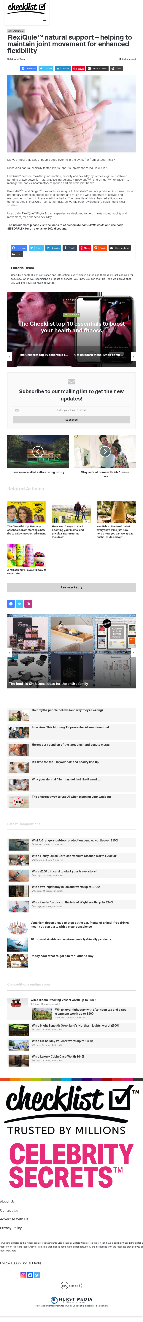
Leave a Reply (71, 587)
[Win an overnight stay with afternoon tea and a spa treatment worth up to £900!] (42, 1014)
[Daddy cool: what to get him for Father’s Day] (17, 961)
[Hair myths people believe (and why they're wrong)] (19, 715)
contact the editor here (72, 1246)
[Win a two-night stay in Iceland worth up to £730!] (19, 891)
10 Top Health (71, 314)
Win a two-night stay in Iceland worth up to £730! (66, 887)
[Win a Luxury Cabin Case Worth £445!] (19, 1061)
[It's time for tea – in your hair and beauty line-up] (19, 767)
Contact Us (9, 1210)
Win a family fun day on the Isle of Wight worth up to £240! (72, 902)
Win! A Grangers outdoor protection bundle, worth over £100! (75, 840)
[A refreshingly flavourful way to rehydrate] (26, 555)
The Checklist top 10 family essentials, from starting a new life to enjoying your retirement (26, 530)
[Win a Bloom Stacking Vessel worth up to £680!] (17, 1004)
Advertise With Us (14, 1219)
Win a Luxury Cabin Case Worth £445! (58, 1056)
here (14, 1250)
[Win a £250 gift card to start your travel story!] (19, 876)
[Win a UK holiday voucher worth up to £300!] (19, 1045)
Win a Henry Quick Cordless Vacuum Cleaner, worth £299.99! (74, 856)
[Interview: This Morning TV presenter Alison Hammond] (19, 732)
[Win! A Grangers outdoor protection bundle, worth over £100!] (19, 845)
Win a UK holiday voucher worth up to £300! (62, 1041)
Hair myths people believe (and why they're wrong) (67, 710)
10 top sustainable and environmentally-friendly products (71, 939)
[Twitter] (37, 1275)
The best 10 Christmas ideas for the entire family (48, 684)
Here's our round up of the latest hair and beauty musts (71, 744)
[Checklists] (26, 8)
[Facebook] (30, 1275)
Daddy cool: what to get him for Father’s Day (62, 956)
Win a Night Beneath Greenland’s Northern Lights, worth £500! (75, 1025)
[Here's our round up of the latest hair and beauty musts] (19, 750)
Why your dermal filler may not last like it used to (66, 779)
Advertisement (15, 30)
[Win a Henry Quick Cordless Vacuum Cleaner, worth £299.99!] (19, 860)
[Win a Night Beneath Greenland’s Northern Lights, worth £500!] (19, 1030)
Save (81, 69)
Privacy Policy (11, 1228)
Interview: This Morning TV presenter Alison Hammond (70, 727)
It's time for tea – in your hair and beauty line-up (65, 762)
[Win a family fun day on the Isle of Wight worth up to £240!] (19, 907)
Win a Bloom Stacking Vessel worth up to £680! (63, 1000)
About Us (7, 1201)
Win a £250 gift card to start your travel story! (64, 871)
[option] (71, 329)
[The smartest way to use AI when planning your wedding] (19, 802)
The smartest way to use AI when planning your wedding (71, 796)
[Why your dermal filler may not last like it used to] (19, 785)
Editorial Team (18, 59)
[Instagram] (23, 1275)
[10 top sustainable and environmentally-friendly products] (17, 945)
